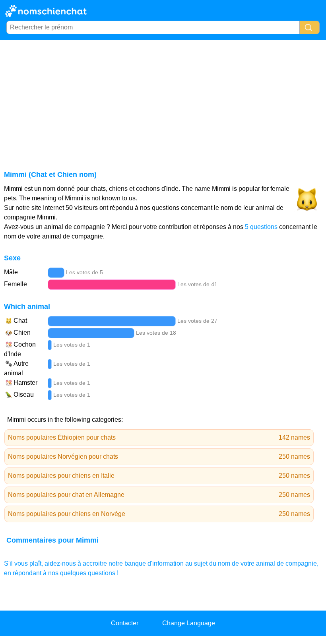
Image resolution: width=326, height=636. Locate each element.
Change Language (188, 623)
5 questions (261, 226)
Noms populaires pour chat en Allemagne (159, 494)
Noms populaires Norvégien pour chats (159, 456)
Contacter (124, 623)
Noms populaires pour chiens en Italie (159, 475)
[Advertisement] (163, 99)
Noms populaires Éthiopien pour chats (159, 437)
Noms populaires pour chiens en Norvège (159, 513)
